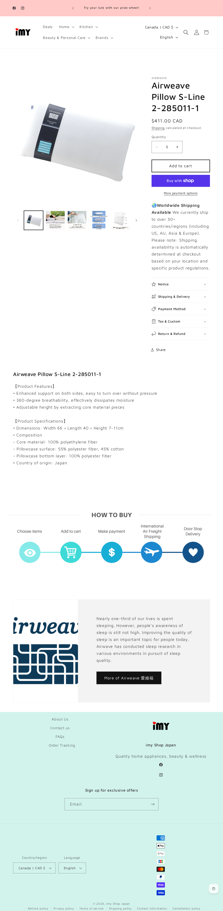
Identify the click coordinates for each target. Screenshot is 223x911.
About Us (60, 719)
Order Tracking (62, 745)
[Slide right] (136, 220)
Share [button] (161, 350)
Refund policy (38, 908)
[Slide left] (18, 220)
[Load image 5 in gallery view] (120, 220)
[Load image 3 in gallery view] (77, 220)
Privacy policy (64, 908)
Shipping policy (120, 908)
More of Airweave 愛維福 (129, 678)
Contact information (152, 908)
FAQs (60, 736)
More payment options (181, 193)
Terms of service (91, 908)
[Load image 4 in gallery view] (98, 220)
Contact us (60, 728)
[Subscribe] (152, 804)
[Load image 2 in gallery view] (55, 220)
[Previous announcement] (73, 8)
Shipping (158, 128)
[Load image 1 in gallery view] (33, 220)
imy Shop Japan (118, 903)
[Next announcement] (150, 8)
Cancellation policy (186, 908)
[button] (66, 27)
